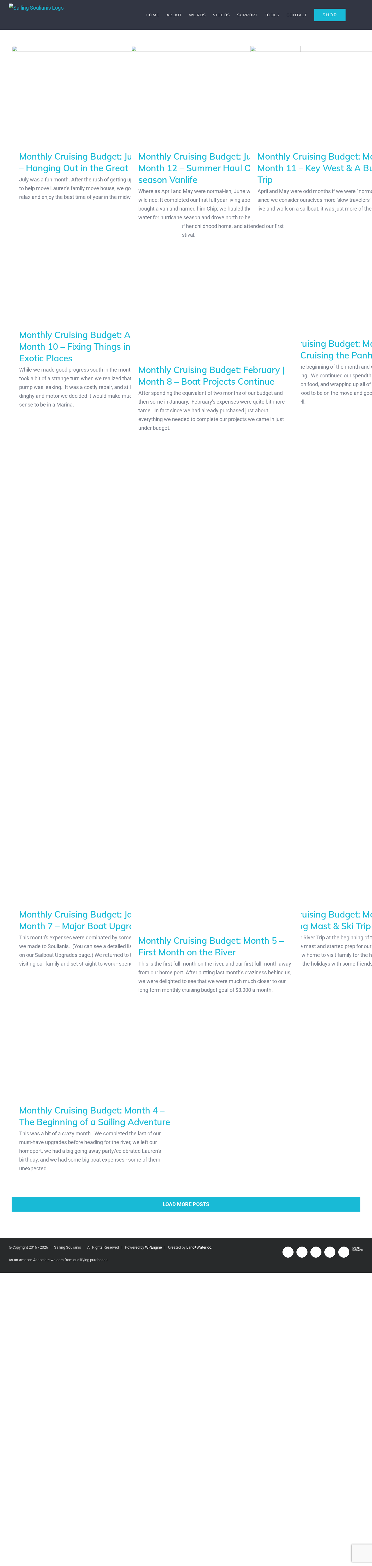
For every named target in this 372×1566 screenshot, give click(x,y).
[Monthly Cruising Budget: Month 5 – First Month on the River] (216, 1048)
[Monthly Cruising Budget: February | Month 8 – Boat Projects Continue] (216, 477)
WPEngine (153, 1247)
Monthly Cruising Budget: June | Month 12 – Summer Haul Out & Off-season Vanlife (212, 168)
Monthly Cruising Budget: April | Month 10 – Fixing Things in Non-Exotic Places (86, 688)
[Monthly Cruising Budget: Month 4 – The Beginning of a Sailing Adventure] (96, 1218)
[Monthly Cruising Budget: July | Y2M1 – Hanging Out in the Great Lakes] (96, 94)
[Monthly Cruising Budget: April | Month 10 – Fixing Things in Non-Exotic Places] (96, 443)
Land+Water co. (199, 1247)
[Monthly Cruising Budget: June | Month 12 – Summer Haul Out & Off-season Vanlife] (216, 94)
